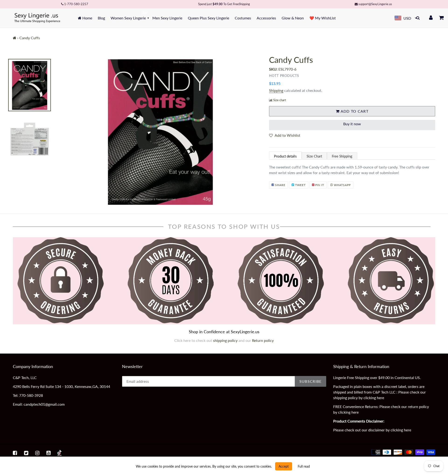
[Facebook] (15, 453)
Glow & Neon (293, 18)
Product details (285, 156)
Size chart (279, 100)
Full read (304, 466)
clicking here (374, 397)
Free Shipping (342, 156)
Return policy (263, 340)
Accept (284, 466)
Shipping (276, 90)
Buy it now (352, 124)
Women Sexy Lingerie (128, 18)
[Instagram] (37, 453)
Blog (101, 18)
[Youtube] (48, 453)
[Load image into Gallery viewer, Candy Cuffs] (29, 85)
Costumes (243, 18)
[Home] (14, 38)
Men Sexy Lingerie (167, 18)
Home (86, 18)
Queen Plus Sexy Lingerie (208, 18)
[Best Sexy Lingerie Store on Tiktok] (59, 452)
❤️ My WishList (322, 18)
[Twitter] (26, 453)
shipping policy (225, 340)
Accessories (266, 18)
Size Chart (314, 156)
